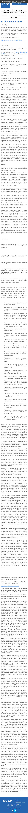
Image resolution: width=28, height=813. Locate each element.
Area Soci (4, 15)
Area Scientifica (21, 15)
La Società (6, 10)
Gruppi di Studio (19, 10)
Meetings (23, 12)
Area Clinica (12, 15)
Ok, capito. (19, 2)
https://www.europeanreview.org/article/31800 (11, 40)
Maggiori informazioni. (11, 2)
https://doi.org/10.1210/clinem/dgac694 (10, 586)
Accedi (19, 3)
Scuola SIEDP (14, 17)
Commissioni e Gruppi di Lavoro (10, 12)
